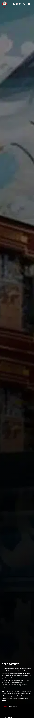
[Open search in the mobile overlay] (24, 4)
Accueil (5, 706)
